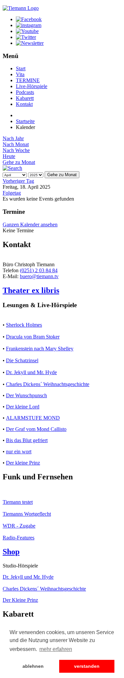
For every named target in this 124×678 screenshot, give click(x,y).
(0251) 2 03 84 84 (39, 270)
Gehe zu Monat (19, 162)
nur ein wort (18, 451)
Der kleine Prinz (23, 463)
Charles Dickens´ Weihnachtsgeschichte (47, 384)
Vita (20, 74)
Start (20, 68)
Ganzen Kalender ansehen (30, 224)
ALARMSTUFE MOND (33, 418)
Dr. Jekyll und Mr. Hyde (31, 372)
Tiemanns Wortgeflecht (27, 514)
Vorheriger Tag (18, 181)
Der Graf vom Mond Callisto (36, 429)
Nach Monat (16, 144)
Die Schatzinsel (22, 360)
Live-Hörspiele (31, 86)
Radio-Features (18, 537)
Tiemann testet (18, 502)
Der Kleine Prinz (20, 600)
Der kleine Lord (22, 406)
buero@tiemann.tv (39, 276)
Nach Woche (16, 150)
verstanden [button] (87, 666)
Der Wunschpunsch (26, 395)
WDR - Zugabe (19, 526)
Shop (11, 551)
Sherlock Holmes (24, 325)
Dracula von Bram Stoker (33, 336)
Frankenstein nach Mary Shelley (39, 348)
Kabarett (25, 98)
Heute (9, 156)
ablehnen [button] (33, 666)
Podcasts (25, 92)
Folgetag (12, 193)
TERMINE (28, 80)
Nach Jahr (13, 138)
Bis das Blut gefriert (27, 440)
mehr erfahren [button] (55, 649)
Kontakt (24, 104)
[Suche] (12, 168)
